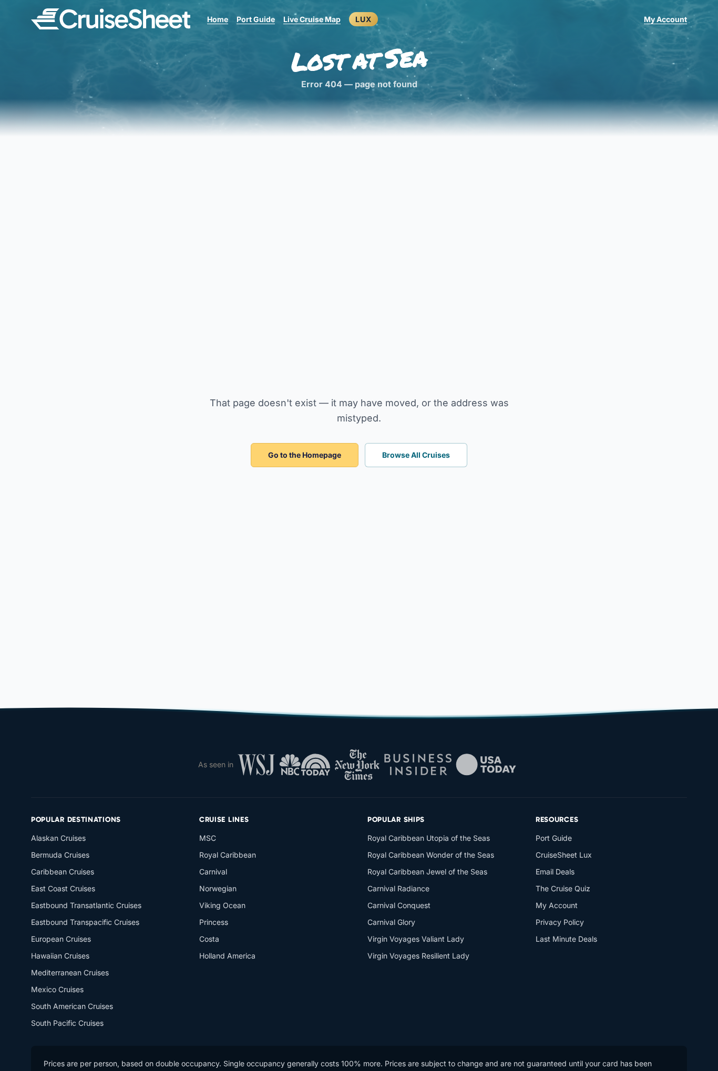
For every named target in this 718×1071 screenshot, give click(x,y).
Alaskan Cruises (58, 837)
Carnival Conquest (398, 905)
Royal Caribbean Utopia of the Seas (428, 837)
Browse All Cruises (416, 454)
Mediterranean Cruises (70, 972)
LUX (363, 19)
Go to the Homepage (304, 454)
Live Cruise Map (312, 19)
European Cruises (61, 938)
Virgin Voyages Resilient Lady (418, 955)
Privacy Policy (560, 922)
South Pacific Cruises (67, 1022)
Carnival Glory (391, 922)
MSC (207, 837)
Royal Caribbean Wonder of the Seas (430, 854)
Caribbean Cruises (62, 871)
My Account (665, 19)
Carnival (213, 871)
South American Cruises (72, 1006)
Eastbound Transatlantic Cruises (86, 905)
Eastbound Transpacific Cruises (85, 922)
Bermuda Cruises (60, 854)
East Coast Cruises (63, 888)
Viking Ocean (222, 905)
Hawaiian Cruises (60, 955)
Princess (213, 922)
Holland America (227, 955)
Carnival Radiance (398, 888)
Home (217, 19)
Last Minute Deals (566, 938)
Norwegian (218, 888)
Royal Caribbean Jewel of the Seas (427, 871)
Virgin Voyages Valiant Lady (415, 938)
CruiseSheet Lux (564, 854)
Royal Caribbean (227, 854)
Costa (209, 938)
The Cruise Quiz (563, 888)
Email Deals (555, 871)
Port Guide (256, 19)
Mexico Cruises (57, 989)
